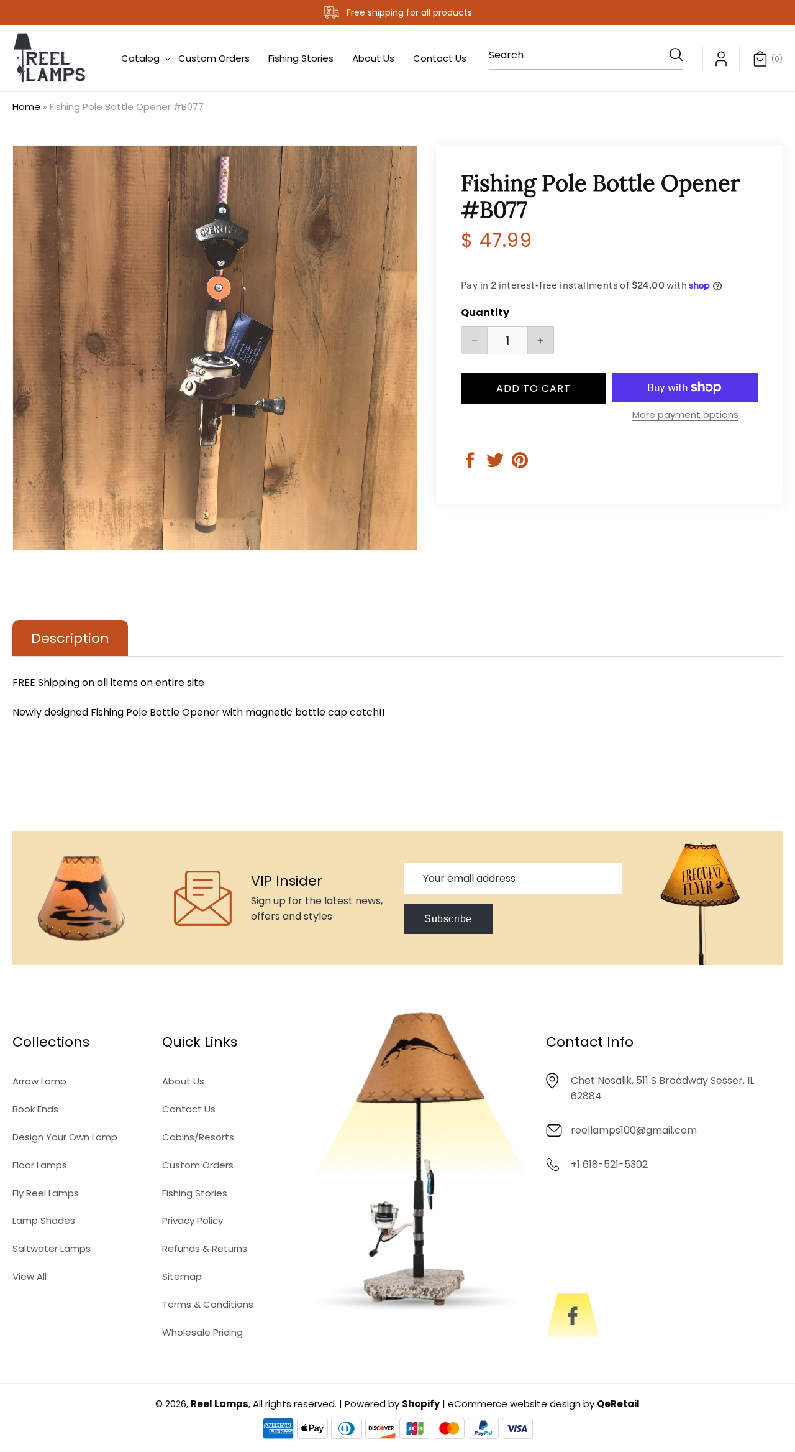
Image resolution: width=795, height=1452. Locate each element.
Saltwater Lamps (51, 1248)
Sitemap (182, 1276)
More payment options (685, 414)
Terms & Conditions (207, 1304)
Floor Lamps (39, 1165)
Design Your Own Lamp (64, 1137)
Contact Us (189, 1109)
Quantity (485, 312)
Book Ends (35, 1109)
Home (26, 106)
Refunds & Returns (204, 1248)
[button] (140, 58)
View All (29, 1276)
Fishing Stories (194, 1193)
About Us (183, 1081)
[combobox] (586, 59)
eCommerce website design (514, 1403)
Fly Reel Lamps (45, 1193)
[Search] (669, 55)
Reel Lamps (219, 1403)
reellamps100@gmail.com (634, 1131)
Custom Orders (198, 1165)
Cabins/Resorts (198, 1137)
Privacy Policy (192, 1221)
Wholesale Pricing (202, 1332)
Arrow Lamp (39, 1081)
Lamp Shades (43, 1221)
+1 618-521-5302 (609, 1165)
